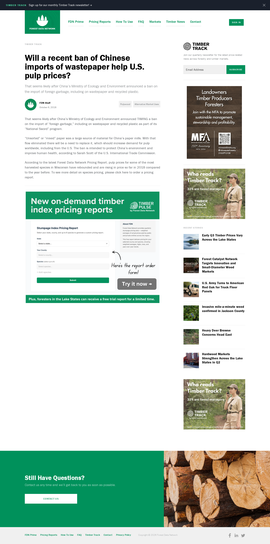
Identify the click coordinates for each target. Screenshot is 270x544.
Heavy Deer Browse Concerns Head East (217, 332)
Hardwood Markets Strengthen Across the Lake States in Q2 (222, 358)
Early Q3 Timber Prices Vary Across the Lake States (222, 237)
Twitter (243, 535)
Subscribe (235, 69)
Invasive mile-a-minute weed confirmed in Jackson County (223, 309)
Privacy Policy (123, 534)
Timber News (175, 21)
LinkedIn (236, 535)
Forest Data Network (42, 22)
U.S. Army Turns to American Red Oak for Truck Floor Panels (223, 287)
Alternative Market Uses (147, 104)
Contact (195, 21)
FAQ (141, 21)
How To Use (124, 21)
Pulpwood (125, 104)
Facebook (230, 535)
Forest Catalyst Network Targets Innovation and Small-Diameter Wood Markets (219, 265)
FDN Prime (76, 21)
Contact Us (51, 498)
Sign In (236, 22)
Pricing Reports (100, 21)
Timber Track (33, 44)
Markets (155, 21)
